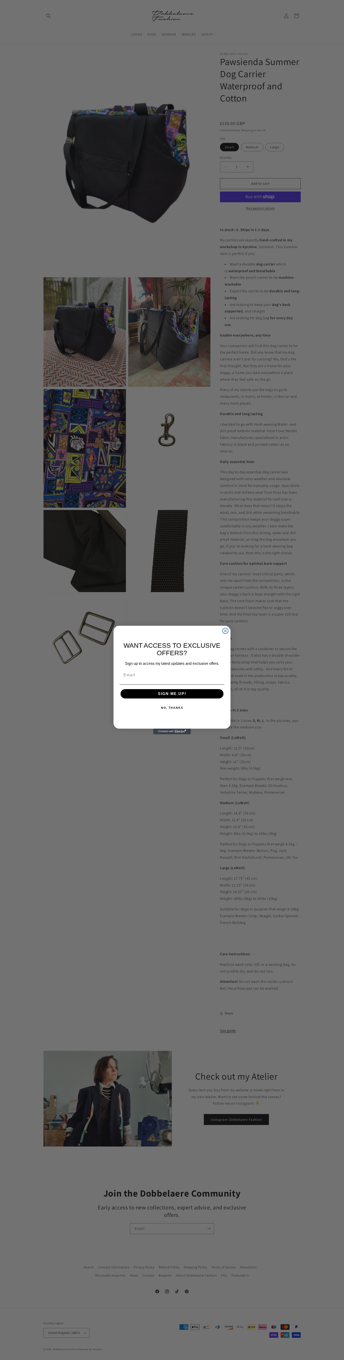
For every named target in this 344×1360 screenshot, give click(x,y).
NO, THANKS (172, 707)
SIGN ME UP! (172, 694)
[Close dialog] (225, 631)
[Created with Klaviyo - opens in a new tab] (172, 731)
